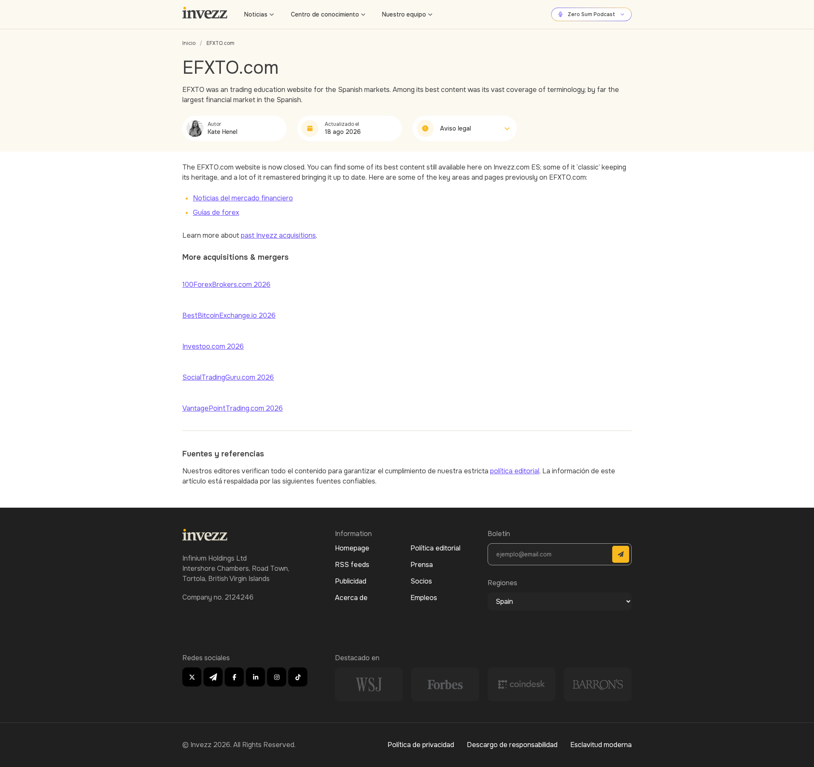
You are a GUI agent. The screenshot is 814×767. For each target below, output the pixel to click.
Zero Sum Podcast (591, 14)
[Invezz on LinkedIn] (255, 676)
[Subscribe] (620, 554)
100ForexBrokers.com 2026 (226, 284)
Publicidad (350, 581)
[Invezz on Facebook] (234, 676)
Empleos (423, 597)
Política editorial (435, 548)
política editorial (514, 471)
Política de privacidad (420, 744)
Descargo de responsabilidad (512, 744)
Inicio (188, 43)
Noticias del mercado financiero (243, 198)
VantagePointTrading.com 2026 (232, 408)
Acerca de (351, 597)
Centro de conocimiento (325, 14)
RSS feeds (352, 564)
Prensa (421, 564)
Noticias (256, 14)
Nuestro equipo (404, 14)
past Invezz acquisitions (278, 235)
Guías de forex (216, 212)
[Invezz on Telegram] (213, 676)
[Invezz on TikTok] (297, 676)
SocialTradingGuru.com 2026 (228, 377)
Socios (421, 581)
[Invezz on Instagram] (276, 676)
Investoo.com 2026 (213, 346)
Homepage (352, 548)
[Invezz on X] (191, 676)
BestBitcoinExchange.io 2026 (229, 315)
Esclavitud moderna (601, 744)
